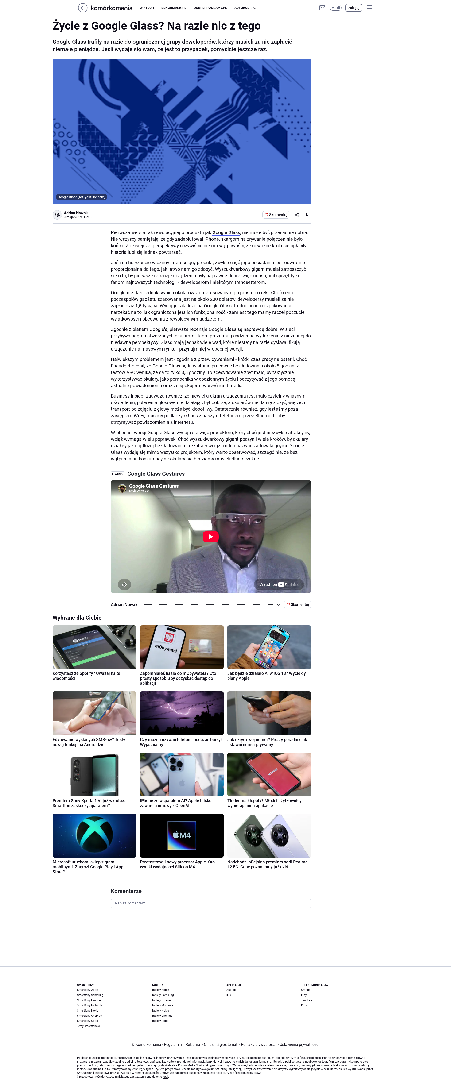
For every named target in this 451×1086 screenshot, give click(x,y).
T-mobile (306, 1000)
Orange (305, 990)
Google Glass (226, 232)
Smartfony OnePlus (89, 1015)
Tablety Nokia (160, 1010)
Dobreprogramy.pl (210, 8)
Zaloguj (353, 8)
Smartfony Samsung (90, 995)
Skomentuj (278, 215)
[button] (336, 8)
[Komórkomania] (115, 7)
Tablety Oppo (160, 1021)
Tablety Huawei (161, 1000)
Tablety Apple (160, 990)
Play (304, 995)
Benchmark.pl (173, 8)
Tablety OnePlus (162, 1015)
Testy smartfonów (88, 1026)
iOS (228, 995)
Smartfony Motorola (90, 1005)
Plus (304, 1005)
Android (231, 990)
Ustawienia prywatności (298, 1044)
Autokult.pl (245, 8)
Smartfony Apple (87, 990)
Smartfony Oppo (87, 1021)
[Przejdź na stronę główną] (83, 11)
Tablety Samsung (163, 995)
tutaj (165, 1076)
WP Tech (147, 8)
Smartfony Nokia (88, 1010)
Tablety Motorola (162, 1005)
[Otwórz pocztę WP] (322, 8)
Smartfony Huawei (89, 1000)
